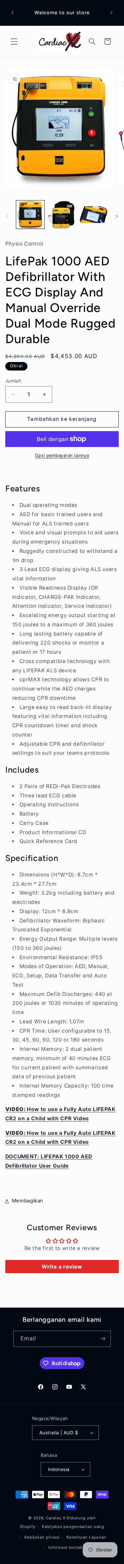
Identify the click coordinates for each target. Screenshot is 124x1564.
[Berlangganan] (102, 1339)
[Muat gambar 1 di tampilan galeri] (30, 215)
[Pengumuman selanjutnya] (111, 13)
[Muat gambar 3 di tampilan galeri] (93, 215)
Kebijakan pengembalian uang (73, 1526)
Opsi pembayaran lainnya (62, 455)
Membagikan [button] (27, 1201)
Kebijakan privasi (42, 1537)
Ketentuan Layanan (86, 1537)
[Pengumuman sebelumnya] (12, 13)
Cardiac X (55, 1518)
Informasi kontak (65, 1547)
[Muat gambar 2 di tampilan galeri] (62, 215)
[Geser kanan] (116, 216)
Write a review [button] (62, 1266)
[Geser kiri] (7, 216)
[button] (13, 41)
